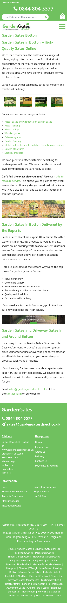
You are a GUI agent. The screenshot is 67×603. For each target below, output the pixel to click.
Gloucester (14, 591)
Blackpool (54, 591)
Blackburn (22, 576)
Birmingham (39, 583)
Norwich (42, 591)
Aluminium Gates (16, 587)
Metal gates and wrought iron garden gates (28, 121)
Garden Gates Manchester (47, 564)
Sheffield (56, 587)
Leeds (45, 587)
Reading (57, 568)
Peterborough (55, 583)
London (26, 583)
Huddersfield (24, 564)
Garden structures (14, 148)
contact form (14, 393)
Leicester (14, 595)
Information (9, 481)
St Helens (48, 595)
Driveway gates (13, 137)
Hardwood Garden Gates (46, 556)
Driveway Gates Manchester (23, 579)
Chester (23, 568)
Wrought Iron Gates (40, 568)
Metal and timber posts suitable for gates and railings (34, 145)
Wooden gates (12, 133)
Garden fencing (13, 141)
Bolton (13, 572)
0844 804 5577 (36, 8)
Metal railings (12, 129)
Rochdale (10, 576)
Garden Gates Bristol (30, 572)
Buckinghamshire (50, 579)
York (58, 595)
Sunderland (27, 595)
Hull (38, 595)
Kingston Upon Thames (46, 560)
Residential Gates (23, 552)
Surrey (33, 576)
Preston (10, 564)
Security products (14, 152)
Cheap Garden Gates (20, 560)
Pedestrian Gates (44, 552)
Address (7, 436)
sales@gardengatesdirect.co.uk (27, 389)
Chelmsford (33, 587)
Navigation (42, 436)
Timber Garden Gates (19, 556)
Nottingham (28, 591)
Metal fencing (12, 125)
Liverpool (11, 568)
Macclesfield (51, 572)
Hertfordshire (12, 583)
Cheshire (43, 576)
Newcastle (57, 576)
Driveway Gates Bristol (47, 548)
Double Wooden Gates (20, 548)
